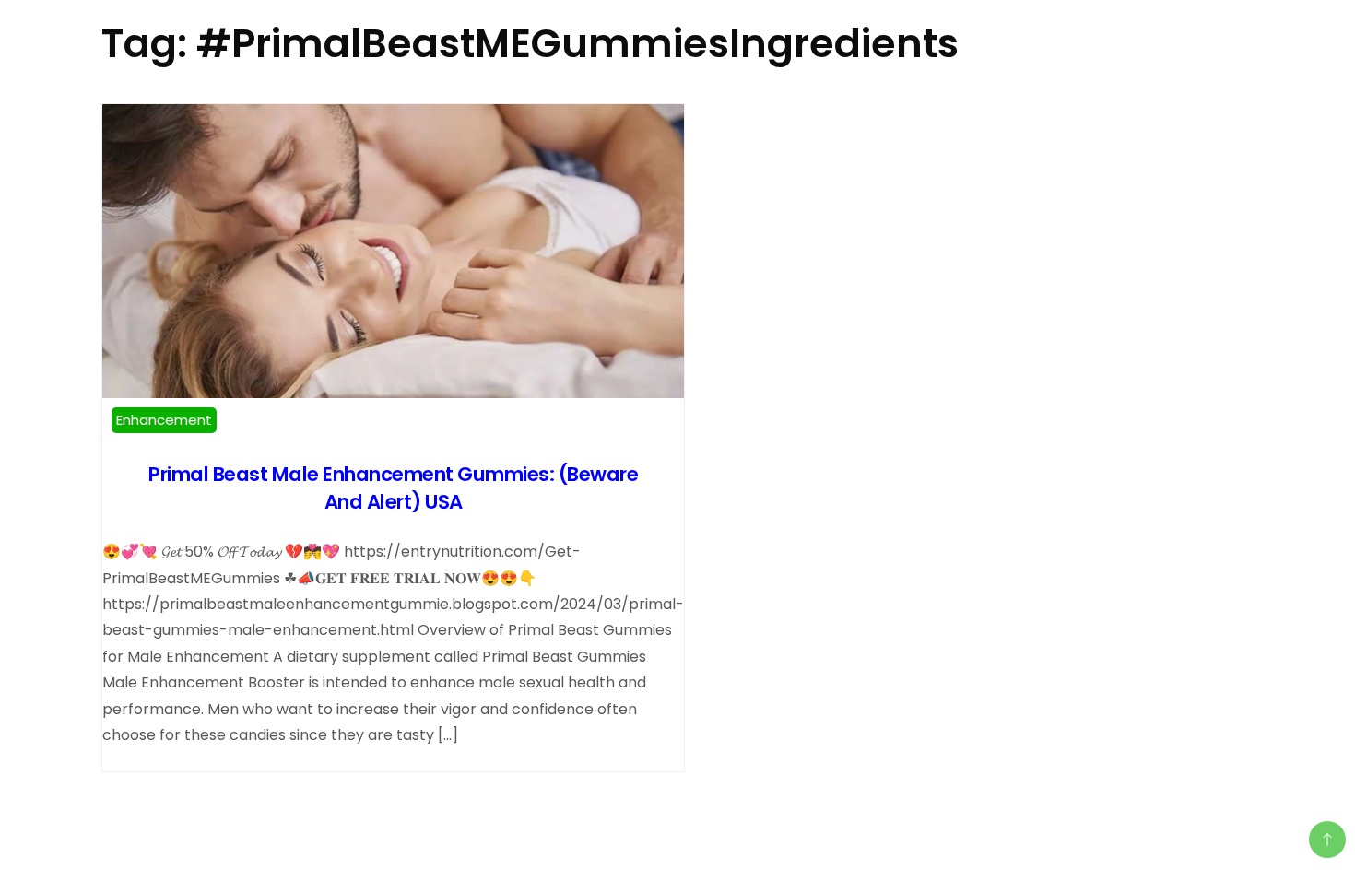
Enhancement (164, 419)
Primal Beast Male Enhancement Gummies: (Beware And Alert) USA (393, 488)
